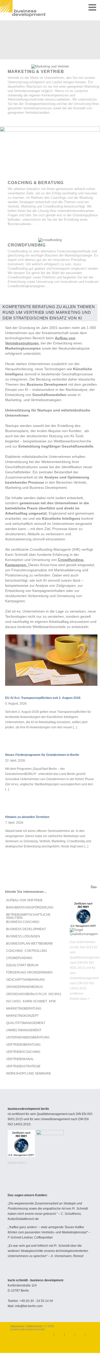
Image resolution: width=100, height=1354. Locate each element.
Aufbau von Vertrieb (24, 900)
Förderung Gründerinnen (29, 972)
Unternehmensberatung (27, 1037)
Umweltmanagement (23, 1030)
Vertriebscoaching (23, 1052)
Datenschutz (35, 1326)
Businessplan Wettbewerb (29, 943)
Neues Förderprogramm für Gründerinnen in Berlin (42, 755)
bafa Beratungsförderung (29, 907)
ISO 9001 (55, 994)
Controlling (36, 951)
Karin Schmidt (35, 1001)
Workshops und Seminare (28, 1073)
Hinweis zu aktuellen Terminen (27, 817)
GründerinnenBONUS (24, 987)
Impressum (17, 1326)
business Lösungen (23, 936)
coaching (14, 951)
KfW (52, 1001)
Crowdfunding (19, 958)
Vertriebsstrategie (23, 1066)
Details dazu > (80, 999)
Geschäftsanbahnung (25, 979)
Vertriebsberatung (23, 1044)
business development (26, 929)
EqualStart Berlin (22, 965)
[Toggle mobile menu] (92, 7)
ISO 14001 (13, 1001)
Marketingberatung (23, 1008)
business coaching (22, 922)
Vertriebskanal (20, 1059)
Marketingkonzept (22, 1016)
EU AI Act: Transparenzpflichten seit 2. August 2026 (43, 698)
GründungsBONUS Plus (26, 994)
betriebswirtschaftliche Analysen (28, 916)
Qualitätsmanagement (25, 1023)
